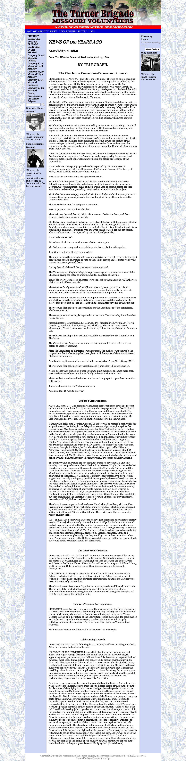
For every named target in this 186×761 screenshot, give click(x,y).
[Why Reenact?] (150, 62)
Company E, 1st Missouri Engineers (35, 82)
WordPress (92, 758)
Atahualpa (105, 758)
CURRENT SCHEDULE (34, 37)
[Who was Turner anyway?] (35, 122)
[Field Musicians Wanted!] (35, 158)
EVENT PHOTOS (32, 51)
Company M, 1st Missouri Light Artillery (36, 74)
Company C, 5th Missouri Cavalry (36, 90)
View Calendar (152, 49)
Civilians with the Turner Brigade (35, 99)
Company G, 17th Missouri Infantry (36, 58)
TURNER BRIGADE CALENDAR (34, 44)
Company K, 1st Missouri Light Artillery (36, 66)
